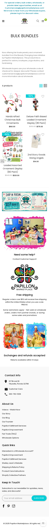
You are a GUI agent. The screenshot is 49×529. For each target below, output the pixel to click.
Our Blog (6, 417)
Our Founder (7, 421)
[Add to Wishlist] (19, 96)
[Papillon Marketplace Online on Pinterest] (8, 506)
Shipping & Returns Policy (13, 467)
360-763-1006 (15, 394)
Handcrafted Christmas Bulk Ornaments (13, 120)
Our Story (6, 413)
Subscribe (39, 498)
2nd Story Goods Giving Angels (36, 156)
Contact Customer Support (24, 259)
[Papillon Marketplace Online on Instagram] (13, 506)
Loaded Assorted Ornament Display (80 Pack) (12, 168)
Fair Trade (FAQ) (9, 434)
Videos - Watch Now (11, 409)
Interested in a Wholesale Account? (17, 451)
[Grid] (41, 85)
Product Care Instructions (13, 471)
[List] (45, 85)
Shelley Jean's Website (12, 463)
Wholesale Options (10, 437)
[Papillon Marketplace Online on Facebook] (3, 506)
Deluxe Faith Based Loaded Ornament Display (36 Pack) (36, 120)
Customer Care (16, 389)
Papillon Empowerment (12, 429)
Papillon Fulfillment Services (14, 425)
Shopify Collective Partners (14, 475)
